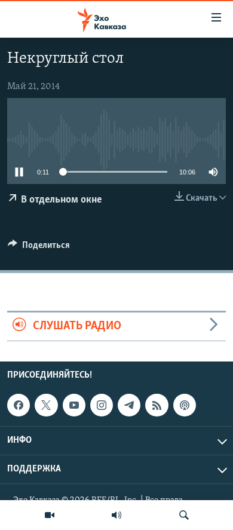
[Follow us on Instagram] (101, 405)
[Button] (39, 248)
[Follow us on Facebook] (18, 405)
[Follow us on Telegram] (129, 405)
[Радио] (116, 515)
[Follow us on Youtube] (74, 405)
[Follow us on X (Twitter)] (46, 405)
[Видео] (50, 515)
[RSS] (156, 405)
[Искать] (184, 515)
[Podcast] (184, 405)
